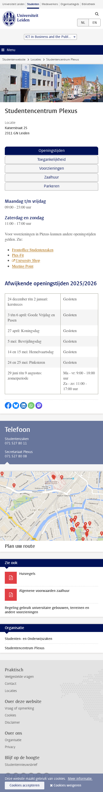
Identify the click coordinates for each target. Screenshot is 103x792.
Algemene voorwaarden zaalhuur (44, 591)
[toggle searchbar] (97, 14)
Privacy (10, 747)
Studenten (33, 4)
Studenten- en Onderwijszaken (28, 639)
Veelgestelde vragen (19, 676)
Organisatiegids (70, 4)
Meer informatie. (80, 778)
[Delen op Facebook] (8, 405)
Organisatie (13, 740)
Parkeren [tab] (51, 186)
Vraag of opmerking (19, 708)
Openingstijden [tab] (52, 150)
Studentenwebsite (13, 59)
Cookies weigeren (67, 785)
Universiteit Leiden (13, 4)
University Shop (28, 260)
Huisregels (27, 574)
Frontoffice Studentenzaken (32, 249)
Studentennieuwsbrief (21, 764)
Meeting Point (22, 265)
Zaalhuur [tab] (51, 177)
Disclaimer (12, 722)
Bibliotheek (88, 4)
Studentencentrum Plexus (24, 648)
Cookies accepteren (25, 785)
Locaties (36, 59)
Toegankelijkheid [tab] (51, 159)
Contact (10, 683)
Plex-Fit (18, 254)
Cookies (10, 715)
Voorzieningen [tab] (51, 168)
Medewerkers (50, 4)
